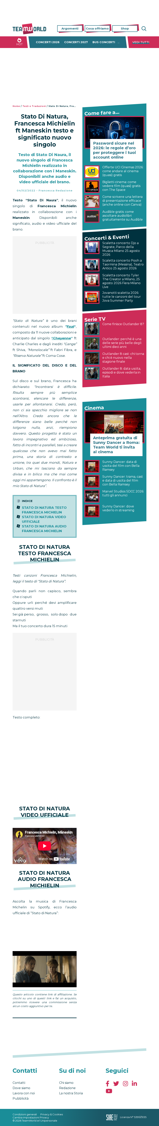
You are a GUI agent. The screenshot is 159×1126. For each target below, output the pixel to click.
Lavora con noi (24, 1093)
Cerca (143, 28)
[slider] (40, 984)
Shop (125, 28)
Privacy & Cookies (51, 1114)
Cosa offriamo (97, 28)
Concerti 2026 (48, 42)
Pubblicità (21, 1098)
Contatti (19, 1083)
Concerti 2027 (76, 42)
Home (16, 106)
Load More (45, 1028)
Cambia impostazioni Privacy (31, 1117)
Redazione (67, 1088)
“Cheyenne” (61, 338)
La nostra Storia (71, 1093)
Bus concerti (103, 42)
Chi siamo (66, 1083)
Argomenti (69, 28)
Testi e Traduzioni (34, 106)
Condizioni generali (25, 1114)
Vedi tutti (140, 42)
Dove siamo (21, 1088)
